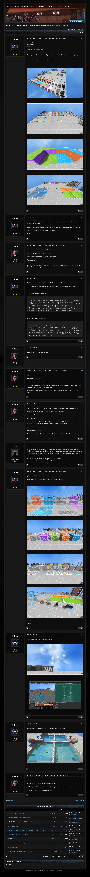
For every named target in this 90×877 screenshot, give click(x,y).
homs (53, 847)
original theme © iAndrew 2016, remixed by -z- (52, 870)
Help (60, 6)
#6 (82, 370)
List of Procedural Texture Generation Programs (20, 851)
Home (10, 6)
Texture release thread (13, 826)
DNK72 (76, 852)
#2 (82, 217)
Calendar (52, 6)
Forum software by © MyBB (33, 870)
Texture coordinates (13, 847)
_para (53, 826)
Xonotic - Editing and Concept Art (38, 25)
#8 (82, 445)
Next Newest (79, 800)
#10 (82, 634)
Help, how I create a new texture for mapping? (19, 817)
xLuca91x (53, 822)
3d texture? (15, 838)
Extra (66, 6)
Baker (16, 246)
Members (42, 6)
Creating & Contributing (22, 25)
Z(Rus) (53, 838)
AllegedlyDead (53, 851)
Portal (17, 6)
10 (61, 826)
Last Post (71, 814)
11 (61, 851)
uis (16, 446)
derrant (54, 817)
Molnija (53, 834)
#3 (82, 245)
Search (34, 6)
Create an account (76, 21)
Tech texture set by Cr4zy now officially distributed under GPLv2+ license (26, 830)
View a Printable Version (13, 855)
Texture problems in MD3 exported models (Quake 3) (27, 822)
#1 (82, 38)
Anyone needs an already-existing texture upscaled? (21, 843)
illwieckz (54, 830)
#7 (82, 403)
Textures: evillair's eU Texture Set (16, 813)
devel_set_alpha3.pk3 (38, 49)
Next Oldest (10, 800)
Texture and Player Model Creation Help (18, 834)
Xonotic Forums (11, 25)
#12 (82, 775)
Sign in (66, 21)
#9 (82, 471)
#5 (82, 347)
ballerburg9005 (78, 818)
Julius (16, 39)
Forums (26, 6)
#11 (82, 723)
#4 (82, 278)
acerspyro (53, 843)
